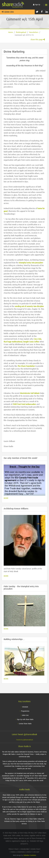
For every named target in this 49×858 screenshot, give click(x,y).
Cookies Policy (35, 849)
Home (10, 32)
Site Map (36, 852)
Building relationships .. (14, 639)
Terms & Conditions (18, 852)
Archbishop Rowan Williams (16, 509)
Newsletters (33, 32)
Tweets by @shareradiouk (24, 740)
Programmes (25, 711)
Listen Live (9, 12)
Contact (29, 852)
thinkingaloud (21, 32)
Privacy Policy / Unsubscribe (19, 849)
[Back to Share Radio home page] (13, 5)
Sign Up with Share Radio (25, 719)
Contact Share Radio (25, 723)
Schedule (25, 707)
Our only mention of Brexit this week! (20, 458)
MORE (6, 498)
